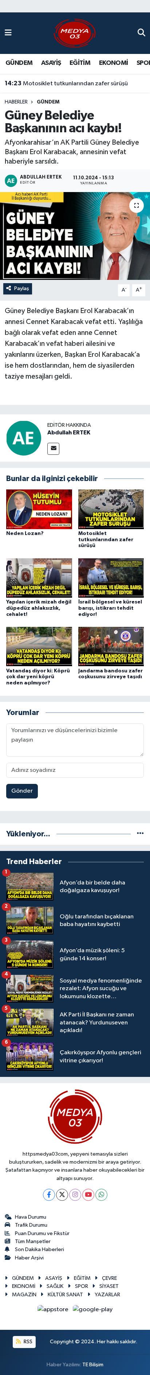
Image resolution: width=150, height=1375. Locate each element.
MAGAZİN (24, 1294)
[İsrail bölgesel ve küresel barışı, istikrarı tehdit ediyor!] (111, 578)
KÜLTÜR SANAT (65, 1294)
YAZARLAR (107, 1294)
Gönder (22, 791)
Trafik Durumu (31, 1225)
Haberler (16, 102)
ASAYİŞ (51, 63)
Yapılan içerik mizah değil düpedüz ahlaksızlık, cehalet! (38, 608)
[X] (62, 1195)
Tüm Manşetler (33, 1241)
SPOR (81, 1286)
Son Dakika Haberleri (39, 1249)
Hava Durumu (30, 1217)
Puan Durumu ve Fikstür (42, 1233)
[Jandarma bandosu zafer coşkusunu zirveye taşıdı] (111, 646)
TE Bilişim (92, 1364)
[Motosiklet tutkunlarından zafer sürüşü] (111, 509)
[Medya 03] (75, 33)
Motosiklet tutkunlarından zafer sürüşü (66, 83)
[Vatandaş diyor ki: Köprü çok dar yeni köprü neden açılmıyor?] (39, 646)
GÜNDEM (18, 63)
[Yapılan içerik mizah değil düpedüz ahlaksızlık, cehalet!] (39, 578)
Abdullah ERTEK (68, 432)
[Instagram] (75, 1195)
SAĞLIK (55, 1286)
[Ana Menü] (8, 33)
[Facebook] (49, 1195)
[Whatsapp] (101, 1195)
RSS (27, 1341)
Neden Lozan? (25, 533)
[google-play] (92, 1311)
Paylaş (21, 288)
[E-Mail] (53, 449)
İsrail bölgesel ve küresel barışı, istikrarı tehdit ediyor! (110, 608)
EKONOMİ (113, 63)
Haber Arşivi (29, 1258)
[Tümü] (140, 834)
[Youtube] (88, 1195)
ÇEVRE (109, 1278)
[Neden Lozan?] (39, 509)
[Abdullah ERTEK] (23, 438)
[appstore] (53, 1311)
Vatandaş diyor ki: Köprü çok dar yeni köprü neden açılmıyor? (38, 677)
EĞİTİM (80, 63)
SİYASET (109, 1286)
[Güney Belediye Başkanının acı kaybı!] (75, 236)
